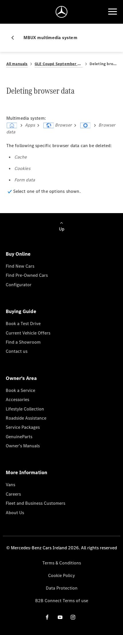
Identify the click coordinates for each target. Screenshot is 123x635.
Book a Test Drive (23, 323)
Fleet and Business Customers (35, 503)
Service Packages (23, 427)
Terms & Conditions (61, 563)
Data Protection (62, 588)
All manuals (17, 64)
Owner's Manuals (23, 446)
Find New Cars (20, 266)
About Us (15, 513)
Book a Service (20, 390)
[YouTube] (60, 616)
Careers (13, 494)
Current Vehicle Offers (28, 333)
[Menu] (112, 12)
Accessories (17, 399)
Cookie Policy (61, 575)
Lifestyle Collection (25, 409)
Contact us (16, 351)
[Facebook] (47, 616)
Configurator (18, 285)
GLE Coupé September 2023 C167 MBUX (59, 64)
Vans (10, 485)
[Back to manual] (14, 37)
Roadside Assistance (26, 418)
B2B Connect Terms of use (61, 601)
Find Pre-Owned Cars (27, 275)
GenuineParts (19, 437)
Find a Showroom (23, 342)
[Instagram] (73, 616)
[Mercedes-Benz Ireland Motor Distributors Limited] (62, 12)
